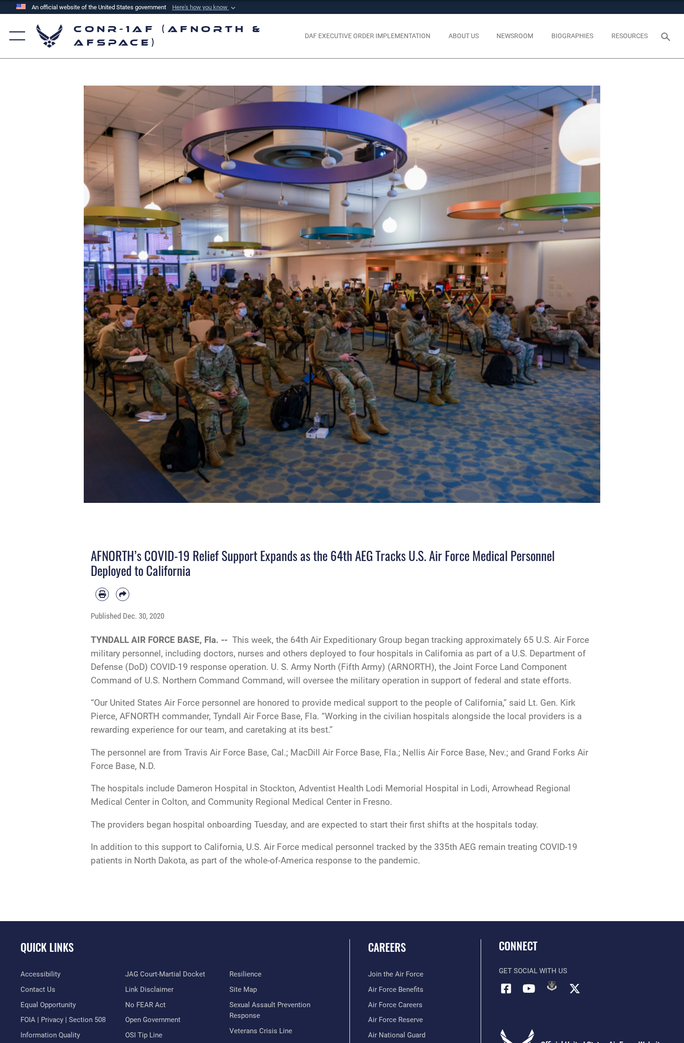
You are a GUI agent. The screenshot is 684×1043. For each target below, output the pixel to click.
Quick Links (47, 947)
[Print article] (102, 594)
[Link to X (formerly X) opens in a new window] (575, 989)
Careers (387, 947)
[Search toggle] (667, 36)
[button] (204, 7)
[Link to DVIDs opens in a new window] (552, 986)
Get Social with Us (533, 971)
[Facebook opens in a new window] (506, 989)
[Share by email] (122, 594)
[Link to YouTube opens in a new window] (529, 989)
